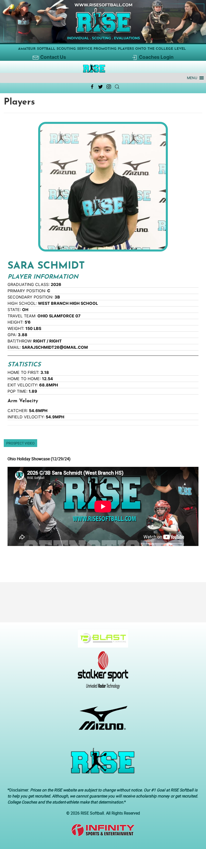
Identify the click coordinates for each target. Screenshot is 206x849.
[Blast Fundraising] (101, 641)
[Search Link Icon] (117, 86)
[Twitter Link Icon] (100, 86)
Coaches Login (156, 57)
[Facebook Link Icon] (92, 86)
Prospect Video (20, 443)
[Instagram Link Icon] (108, 86)
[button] (192, 78)
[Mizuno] (101, 720)
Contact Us (53, 57)
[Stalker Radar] (101, 672)
